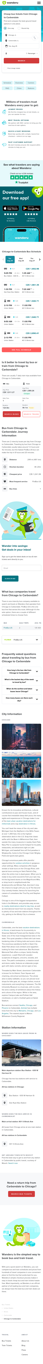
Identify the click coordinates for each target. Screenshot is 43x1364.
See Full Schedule (21, 350)
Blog (23, 1345)
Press (24, 1350)
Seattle (22, 1005)
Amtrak (24, 1008)
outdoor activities (22, 863)
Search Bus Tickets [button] (21, 1194)
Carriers (31, 83)
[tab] (11, 29)
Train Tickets (7, 1345)
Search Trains (31, 414)
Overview (19, 83)
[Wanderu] (10, 3)
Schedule (7, 83)
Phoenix (5, 1008)
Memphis (22, 1011)
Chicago (29, 1005)
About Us (25, 1341)
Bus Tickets (6, 1304)
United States (8, 1308)
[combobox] (21, 35)
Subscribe (10, 578)
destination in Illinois (27, 824)
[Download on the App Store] (11, 208)
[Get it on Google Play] (31, 208)
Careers (25, 1354)
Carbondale (8, 1315)
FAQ (7, 88)
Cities (19, 88)
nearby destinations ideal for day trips (19, 906)
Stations (31, 88)
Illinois (6, 1312)
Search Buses (11, 414)
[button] (39, 3)
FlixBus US (8, 628)
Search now (13, 1163)
